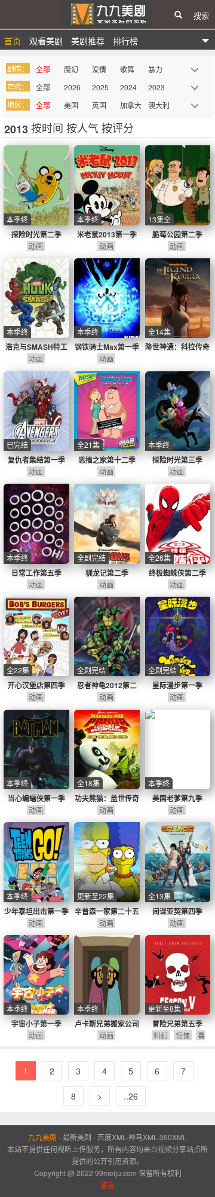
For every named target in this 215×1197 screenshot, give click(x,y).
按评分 (118, 127)
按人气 (84, 127)
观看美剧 (46, 41)
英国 (99, 105)
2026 (72, 87)
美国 (71, 105)
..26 (131, 1096)
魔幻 (71, 69)
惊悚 (183, 1035)
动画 (36, 246)
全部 (43, 69)
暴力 (155, 69)
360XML (173, 1137)
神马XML (142, 1137)
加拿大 (131, 105)
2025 (100, 87)
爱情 (99, 69)
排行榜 (125, 41)
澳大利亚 (159, 106)
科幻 (160, 1035)
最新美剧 (77, 1137)
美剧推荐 (88, 41)
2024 (128, 87)
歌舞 (127, 69)
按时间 (48, 127)
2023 (156, 87)
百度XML (111, 1137)
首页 (12, 41)
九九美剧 (107, 14)
